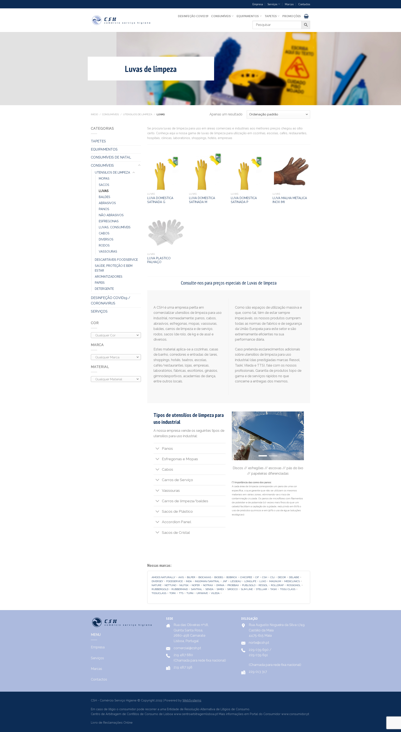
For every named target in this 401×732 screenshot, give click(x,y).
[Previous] (238, 436)
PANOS (104, 209)
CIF (257, 577)
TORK (172, 593)
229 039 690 (259, 650)
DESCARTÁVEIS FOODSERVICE (116, 259)
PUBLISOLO (248, 585)
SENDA (209, 589)
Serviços (272, 4)
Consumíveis (221, 16)
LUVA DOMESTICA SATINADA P (244, 200)
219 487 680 (183, 655)
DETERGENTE (104, 288)
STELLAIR (261, 589)
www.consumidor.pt (295, 714)
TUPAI (190, 593)
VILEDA (215, 593)
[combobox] (116, 335)
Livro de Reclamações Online (112, 722)
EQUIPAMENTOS (104, 149)
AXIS (181, 577)
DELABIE (294, 577)
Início (94, 114)
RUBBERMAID (179, 589)
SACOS (104, 185)
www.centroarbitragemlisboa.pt (196, 714)
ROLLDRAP (277, 585)
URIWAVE (202, 593)
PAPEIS (100, 282)
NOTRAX (208, 585)
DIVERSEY (157, 581)
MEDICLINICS (292, 581)
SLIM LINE (247, 589)
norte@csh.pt (259, 643)
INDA (189, 581)
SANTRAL (196, 589)
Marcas (289, 4)
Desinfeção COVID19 (193, 16)
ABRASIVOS (107, 203)
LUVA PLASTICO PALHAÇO (159, 260)
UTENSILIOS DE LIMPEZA (137, 114)
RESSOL (263, 585)
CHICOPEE (246, 577)
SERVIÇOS (99, 311)
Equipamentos (248, 16)
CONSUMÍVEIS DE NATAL (111, 157)
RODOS (104, 245)
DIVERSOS (106, 239)
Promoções (291, 16)
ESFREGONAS (109, 221)
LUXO (262, 581)
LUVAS (104, 191)
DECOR (282, 577)
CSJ (272, 577)
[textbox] (115, 335)
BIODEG (218, 577)
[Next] (297, 436)
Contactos (304, 4)
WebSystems (191, 700)
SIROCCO (232, 589)
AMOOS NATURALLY (163, 577)
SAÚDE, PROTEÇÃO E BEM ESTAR (113, 268)
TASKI (273, 589)
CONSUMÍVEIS (110, 114)
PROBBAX (233, 585)
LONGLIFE (250, 581)
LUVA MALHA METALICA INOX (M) (290, 200)
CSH (264, 577)
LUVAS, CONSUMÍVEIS (115, 227)
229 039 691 (258, 655)
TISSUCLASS (159, 593)
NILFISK (184, 585)
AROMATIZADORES (108, 276)
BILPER (191, 577)
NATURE (156, 585)
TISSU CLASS (287, 589)
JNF (225, 581)
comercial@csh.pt (187, 648)
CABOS (104, 233)
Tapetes (271, 16)
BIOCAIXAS (204, 577)
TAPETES (98, 141)
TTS (181, 593)
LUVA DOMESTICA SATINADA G (160, 200)
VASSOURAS (108, 251)
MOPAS (104, 178)
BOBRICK (231, 577)
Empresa (258, 4)
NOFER (196, 585)
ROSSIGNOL (294, 585)
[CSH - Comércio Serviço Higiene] (121, 20)
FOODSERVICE (174, 581)
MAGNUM (275, 581)
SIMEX (220, 589)
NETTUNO (170, 585)
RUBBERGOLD (160, 589)
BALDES (104, 197)
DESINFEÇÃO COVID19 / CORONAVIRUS (110, 300)
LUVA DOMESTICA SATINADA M (202, 200)
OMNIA (220, 585)
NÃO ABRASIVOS (111, 215)
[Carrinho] (306, 16)
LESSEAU (235, 581)
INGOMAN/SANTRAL (207, 581)
